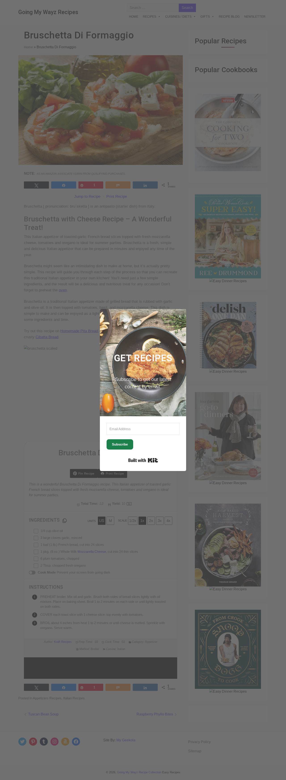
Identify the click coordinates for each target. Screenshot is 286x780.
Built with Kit (143, 460)
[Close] (179, 315)
